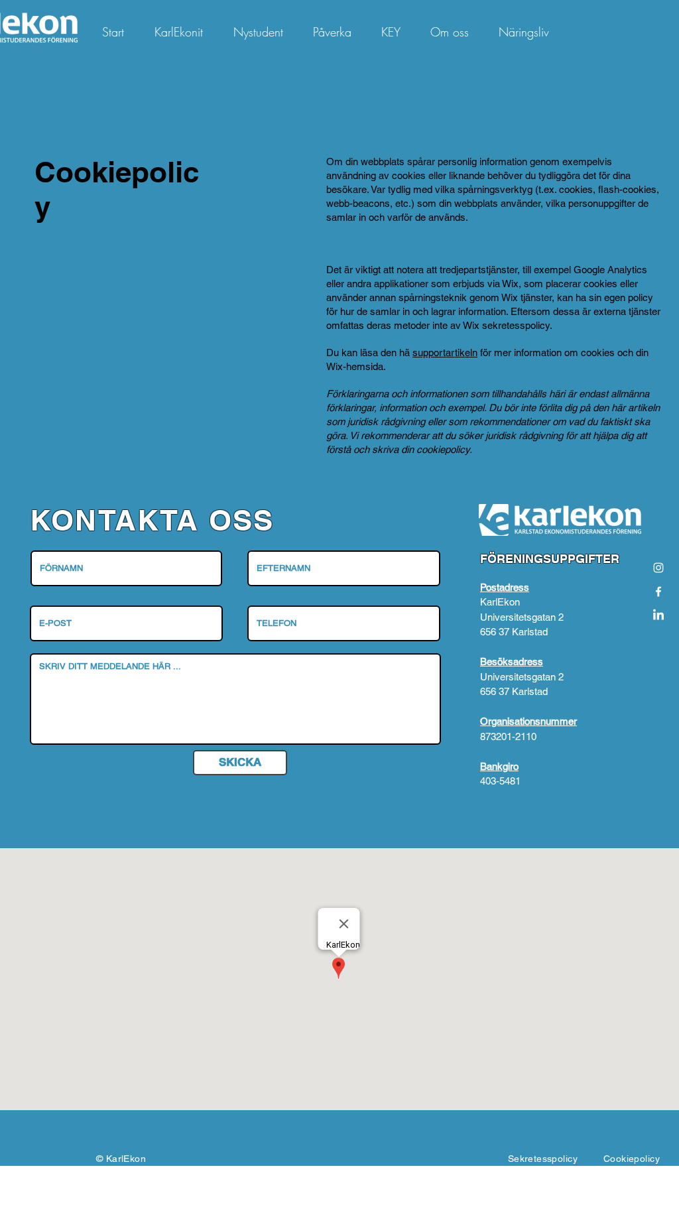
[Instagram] (658, 567)
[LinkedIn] (658, 615)
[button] (653, 27)
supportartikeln (444, 352)
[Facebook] (658, 591)
